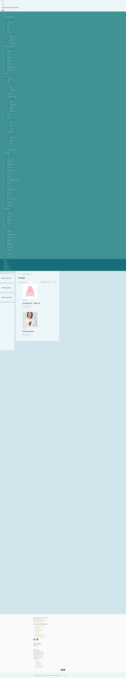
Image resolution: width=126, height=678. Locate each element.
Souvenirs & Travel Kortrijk (12, 149)
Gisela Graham (10, 164)
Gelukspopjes (9, 78)
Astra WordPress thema (64, 675)
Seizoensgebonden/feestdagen (9, 17)
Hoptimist (9, 167)
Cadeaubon (6, 263)
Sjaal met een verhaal (11, 198)
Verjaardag (9, 51)
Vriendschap (9, 70)
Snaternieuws (6, 264)
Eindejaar (8, 31)
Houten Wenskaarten (13, 104)
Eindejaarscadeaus (12, 36)
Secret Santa (11, 39)
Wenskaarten (11, 107)
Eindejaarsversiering (13, 43)
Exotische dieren (10, 243)
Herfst (8, 28)
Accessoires (9, 117)
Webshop (5, 261)
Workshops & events (7, 269)
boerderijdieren (10, 237)
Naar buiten (9, 93)
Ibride (8, 173)
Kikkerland (9, 176)
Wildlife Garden (10, 205)
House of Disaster (10, 170)
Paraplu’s (10, 125)
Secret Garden (6, 267)
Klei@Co (37, 627)
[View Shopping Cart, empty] (3, 11)
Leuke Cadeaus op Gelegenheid (10, 46)
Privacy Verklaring (38, 630)
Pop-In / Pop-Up (38, 664)
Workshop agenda (38, 662)
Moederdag (9, 57)
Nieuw (5, 13)
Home (19, 273)
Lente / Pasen (9, 22)
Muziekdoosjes (10, 213)
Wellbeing (9, 81)
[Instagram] (37, 639)
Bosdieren (9, 240)
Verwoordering (9, 202)
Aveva (8, 157)
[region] (7, 327)
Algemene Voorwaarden (39, 626)
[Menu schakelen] (12, 20)
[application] (16, 17)
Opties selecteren (28, 306)
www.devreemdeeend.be (39, 621)
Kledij (8, 114)
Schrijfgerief (11, 101)
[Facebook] (34, 639)
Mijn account (37, 628)
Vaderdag (8, 60)
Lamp (10, 146)
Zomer (8, 25)
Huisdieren (9, 231)
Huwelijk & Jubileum (11, 67)
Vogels (8, 256)
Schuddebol (9, 219)
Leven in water (10, 247)
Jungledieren (9, 250)
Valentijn (8, 54)
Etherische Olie (12, 90)
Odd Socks (9, 192)
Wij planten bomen (7, 266)
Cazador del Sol (10, 161)
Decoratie (11, 143)
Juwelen (10, 122)
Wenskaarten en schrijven (12, 96)
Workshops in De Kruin (39, 636)
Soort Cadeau (6, 73)
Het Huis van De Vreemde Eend (10, 7)
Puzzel (8, 216)
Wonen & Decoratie (10, 131)
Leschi (8, 183)
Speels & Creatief (7, 208)
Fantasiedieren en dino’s (11, 234)
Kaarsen (10, 86)
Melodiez (8, 186)
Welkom (5, 260)
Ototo (8, 195)
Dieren (5, 226)
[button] (7, 345)
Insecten (8, 253)
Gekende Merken (7, 152)
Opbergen (11, 140)
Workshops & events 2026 (40, 635)
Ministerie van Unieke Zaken (12, 189)
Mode (10, 128)
